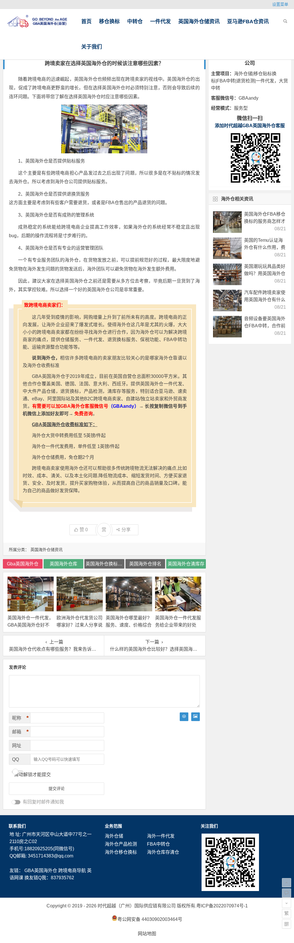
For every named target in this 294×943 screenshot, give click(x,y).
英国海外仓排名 (145, 563)
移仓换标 (109, 21)
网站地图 (147, 933)
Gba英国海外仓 (22, 563)
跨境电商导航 (72, 870)
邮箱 (20, 731)
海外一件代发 (161, 836)
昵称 (20, 718)
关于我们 (91, 47)
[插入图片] (195, 716)
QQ (15, 759)
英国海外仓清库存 (186, 563)
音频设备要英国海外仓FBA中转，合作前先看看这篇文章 (264, 325)
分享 (126, 529)
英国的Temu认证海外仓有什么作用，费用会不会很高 (264, 247)
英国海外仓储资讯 (199, 21)
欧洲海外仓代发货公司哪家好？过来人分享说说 (79, 625)
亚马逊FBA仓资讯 (248, 21)
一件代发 (160, 21)
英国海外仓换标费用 (105, 563)
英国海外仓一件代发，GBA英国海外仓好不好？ (30, 625)
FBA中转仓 (158, 844)
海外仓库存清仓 (163, 852)
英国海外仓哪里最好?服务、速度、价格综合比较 (129, 625)
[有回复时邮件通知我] (16, 802)
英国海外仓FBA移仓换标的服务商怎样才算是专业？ (264, 221)
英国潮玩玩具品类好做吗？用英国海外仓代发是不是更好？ (264, 273)
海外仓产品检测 (121, 844)
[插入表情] (184, 716)
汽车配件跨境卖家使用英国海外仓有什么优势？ (264, 299)
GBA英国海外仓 (40, 870)
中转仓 (135, 21)
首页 (86, 21)
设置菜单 (280, 4)
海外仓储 (114, 836)
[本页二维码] (286, 924)
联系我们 (17, 826)
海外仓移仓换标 (121, 852)
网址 (16, 745)
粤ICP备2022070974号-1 (222, 905)
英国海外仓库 (63, 563)
